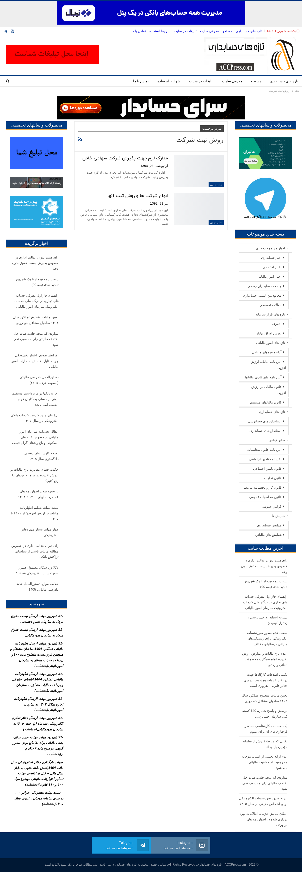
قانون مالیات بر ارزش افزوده (268, 390)
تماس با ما (138, 31)
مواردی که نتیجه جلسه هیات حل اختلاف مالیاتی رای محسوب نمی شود (264, 783)
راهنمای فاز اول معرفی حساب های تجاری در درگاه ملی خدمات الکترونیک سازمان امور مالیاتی (265, 602)
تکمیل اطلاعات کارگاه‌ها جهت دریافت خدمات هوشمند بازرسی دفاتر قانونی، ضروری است (265, 680)
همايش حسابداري (269, 525)
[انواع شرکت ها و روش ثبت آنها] (199, 209)
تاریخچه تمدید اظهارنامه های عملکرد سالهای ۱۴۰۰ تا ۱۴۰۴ (38, 494)
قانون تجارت (272, 478)
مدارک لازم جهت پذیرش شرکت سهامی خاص (125, 158)
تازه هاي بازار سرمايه (270, 314)
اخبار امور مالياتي (269, 276)
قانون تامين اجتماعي (267, 468)
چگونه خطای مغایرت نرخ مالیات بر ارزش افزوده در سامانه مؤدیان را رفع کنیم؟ (34, 475)
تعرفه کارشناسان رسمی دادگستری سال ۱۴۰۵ (41, 456)
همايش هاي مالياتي (268, 535)
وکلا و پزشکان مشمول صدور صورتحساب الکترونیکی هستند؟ (37, 570)
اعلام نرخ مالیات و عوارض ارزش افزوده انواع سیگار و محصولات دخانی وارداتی (264, 659)
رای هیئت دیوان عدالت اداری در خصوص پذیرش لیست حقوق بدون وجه (264, 566)
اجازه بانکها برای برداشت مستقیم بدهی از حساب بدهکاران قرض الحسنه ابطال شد (35, 399)
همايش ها (278, 516)
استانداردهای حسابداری (265, 431)
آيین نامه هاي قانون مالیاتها (263, 377)
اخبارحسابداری (271, 257)
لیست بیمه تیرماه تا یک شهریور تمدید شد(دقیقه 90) (37, 282)
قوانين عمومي (271, 506)
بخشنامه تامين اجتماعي (265, 459)
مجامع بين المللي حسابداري (262, 295)
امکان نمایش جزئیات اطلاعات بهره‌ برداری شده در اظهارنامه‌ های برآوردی (263, 819)
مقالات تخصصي (270, 305)
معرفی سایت (209, 31)
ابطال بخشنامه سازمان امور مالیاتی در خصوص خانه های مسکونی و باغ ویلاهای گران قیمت (35, 437)
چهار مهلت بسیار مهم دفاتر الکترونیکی (40, 532)
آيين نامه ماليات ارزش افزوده (268, 365)
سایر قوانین (216, 184)
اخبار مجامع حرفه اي (270, 248)
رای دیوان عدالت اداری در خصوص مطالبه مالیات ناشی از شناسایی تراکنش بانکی (35, 551)
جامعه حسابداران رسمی (264, 286)
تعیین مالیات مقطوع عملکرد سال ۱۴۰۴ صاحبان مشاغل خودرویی (36, 320)
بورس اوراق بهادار (268, 333)
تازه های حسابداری (249, 31)
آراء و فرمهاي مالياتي (266, 352)
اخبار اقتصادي (272, 267)
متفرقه (276, 324)
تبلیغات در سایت (185, 31)
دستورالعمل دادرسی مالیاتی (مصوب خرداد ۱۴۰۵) (39, 380)
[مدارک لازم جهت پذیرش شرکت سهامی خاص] (199, 171)
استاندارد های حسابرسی (264, 421)
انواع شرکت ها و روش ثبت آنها (137, 196)
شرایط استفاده (159, 31)
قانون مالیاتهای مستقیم (265, 402)
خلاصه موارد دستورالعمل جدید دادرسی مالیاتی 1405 (38, 586)
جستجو (227, 31)
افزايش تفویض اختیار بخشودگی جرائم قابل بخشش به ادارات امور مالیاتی (35, 360)
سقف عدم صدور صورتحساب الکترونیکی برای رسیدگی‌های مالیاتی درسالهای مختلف (267, 638)
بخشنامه (41, 666)
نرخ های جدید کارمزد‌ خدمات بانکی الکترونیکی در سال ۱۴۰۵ (35, 418)
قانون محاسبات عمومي (265, 497)
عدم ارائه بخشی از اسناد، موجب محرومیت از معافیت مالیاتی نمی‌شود (264, 762)
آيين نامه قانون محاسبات (264, 449)
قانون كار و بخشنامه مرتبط (262, 487)
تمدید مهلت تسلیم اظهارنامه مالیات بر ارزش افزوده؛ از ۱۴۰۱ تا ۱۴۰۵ (35, 513)
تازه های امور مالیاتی (270, 343)
